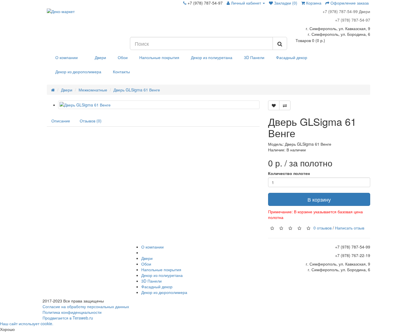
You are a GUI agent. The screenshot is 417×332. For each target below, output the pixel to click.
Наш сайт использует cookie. (26, 323)
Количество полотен (289, 173)
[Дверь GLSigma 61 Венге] (159, 105)
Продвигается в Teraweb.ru (68, 318)
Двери (100, 57)
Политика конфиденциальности (72, 312)
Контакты (121, 71)
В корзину (319, 199)
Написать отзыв (349, 228)
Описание (60, 121)
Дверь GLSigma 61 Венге (136, 90)
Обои (123, 57)
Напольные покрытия (159, 57)
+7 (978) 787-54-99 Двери (346, 11)
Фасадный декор (291, 57)
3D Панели (254, 57)
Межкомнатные (93, 90)
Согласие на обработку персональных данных (86, 306)
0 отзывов (322, 228)
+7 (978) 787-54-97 (352, 20)
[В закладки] (273, 105)
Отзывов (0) (91, 121)
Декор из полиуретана (211, 57)
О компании (66, 57)
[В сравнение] (284, 105)
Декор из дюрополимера (78, 71)
